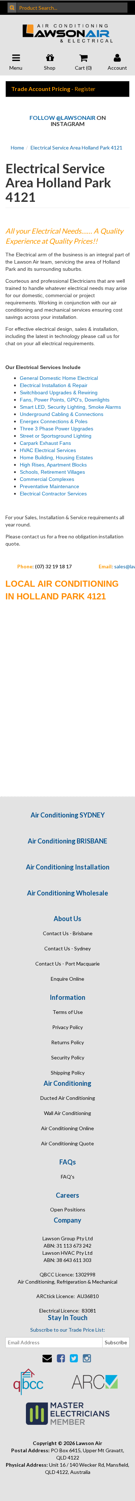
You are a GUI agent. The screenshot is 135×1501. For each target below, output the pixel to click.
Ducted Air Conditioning (67, 1098)
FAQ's (68, 1177)
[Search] (12, 7)
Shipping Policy (68, 1073)
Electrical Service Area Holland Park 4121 (76, 147)
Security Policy (67, 1057)
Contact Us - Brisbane (68, 933)
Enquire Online (67, 979)
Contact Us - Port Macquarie (67, 963)
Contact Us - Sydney (67, 948)
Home (17, 147)
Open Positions (67, 1209)
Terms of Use (68, 1012)
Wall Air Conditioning (67, 1113)
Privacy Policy (67, 1027)
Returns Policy (67, 1042)
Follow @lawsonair (62, 117)
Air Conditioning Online (67, 1128)
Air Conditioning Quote (67, 1143)
